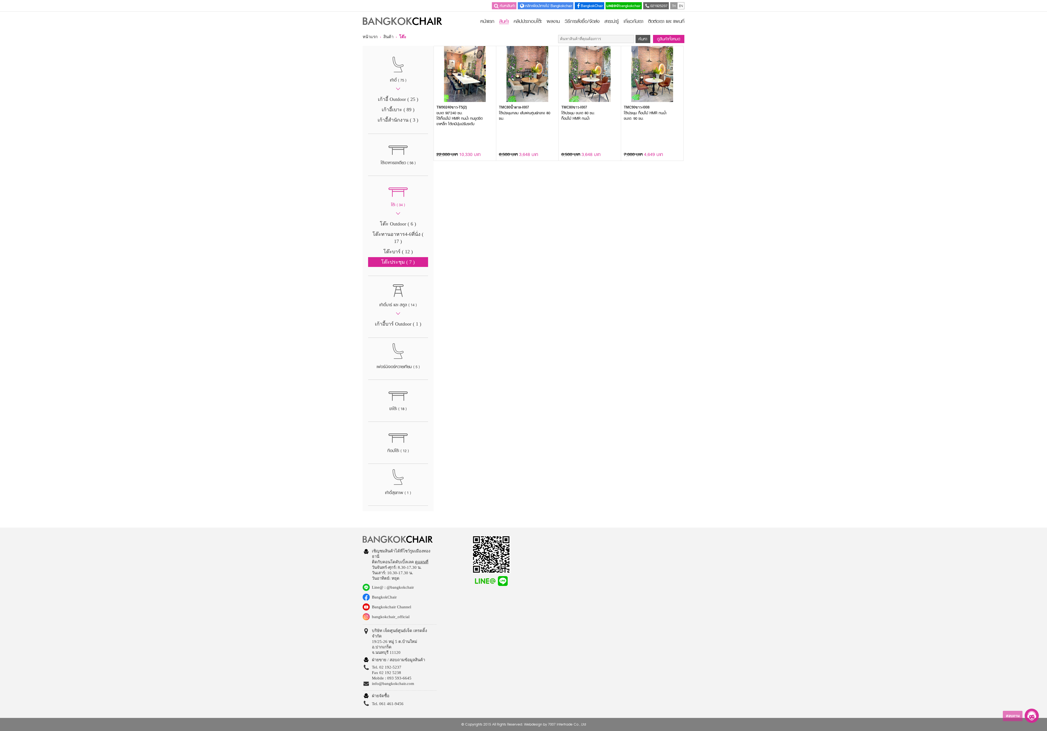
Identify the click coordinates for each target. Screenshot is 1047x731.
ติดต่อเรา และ (666, 21)
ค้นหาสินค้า (507, 6)
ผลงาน (553, 21)
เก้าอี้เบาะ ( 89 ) (398, 109)
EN (681, 5)
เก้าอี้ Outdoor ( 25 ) (398, 99)
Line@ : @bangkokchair (393, 587)
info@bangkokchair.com (393, 683)
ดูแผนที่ (421, 562)
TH (674, 5)
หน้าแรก (487, 21)
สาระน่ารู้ (611, 21)
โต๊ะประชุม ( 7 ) (398, 262)
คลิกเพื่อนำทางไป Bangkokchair (548, 6)
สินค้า (504, 22)
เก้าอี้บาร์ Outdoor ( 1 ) (398, 324)
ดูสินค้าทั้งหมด (668, 39)
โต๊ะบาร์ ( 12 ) (398, 251)
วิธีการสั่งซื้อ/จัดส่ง (582, 21)
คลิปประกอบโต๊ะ (528, 21)
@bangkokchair (628, 6)
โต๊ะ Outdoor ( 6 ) (398, 224)
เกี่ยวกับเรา (633, 21)
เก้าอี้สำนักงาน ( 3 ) (398, 120)
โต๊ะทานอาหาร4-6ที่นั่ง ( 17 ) (397, 237)
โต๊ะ (402, 37)
